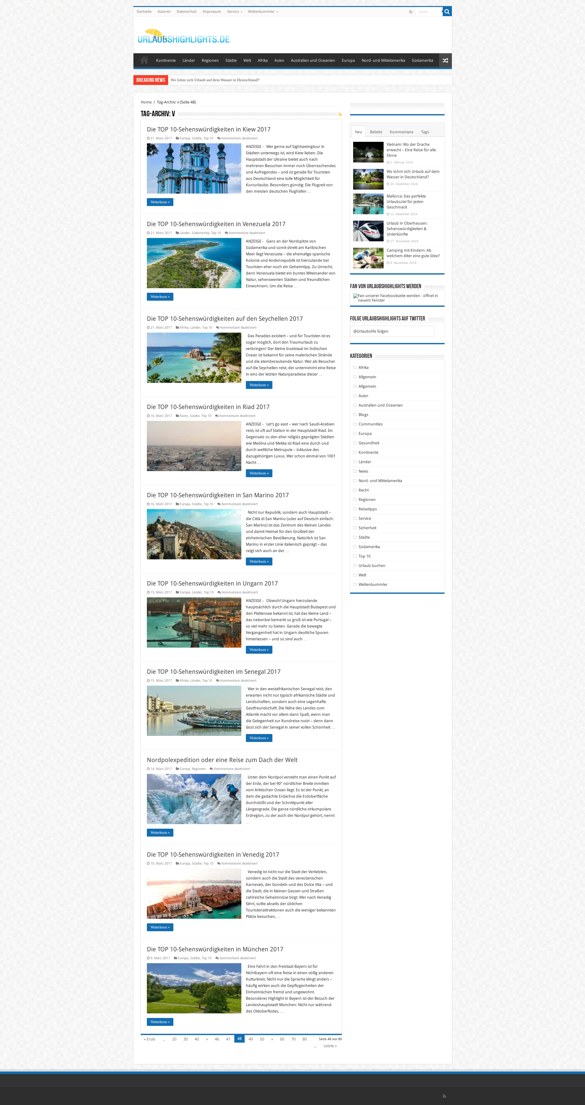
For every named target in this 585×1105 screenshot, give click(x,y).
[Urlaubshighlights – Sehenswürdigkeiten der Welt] (183, 34)
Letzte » (330, 1046)
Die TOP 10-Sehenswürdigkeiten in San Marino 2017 (218, 495)
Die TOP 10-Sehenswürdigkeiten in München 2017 (215, 949)
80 (305, 1039)
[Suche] (447, 11)
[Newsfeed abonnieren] (340, 114)
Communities (371, 424)
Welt (247, 60)
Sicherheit (367, 528)
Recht (364, 490)
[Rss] (411, 12)
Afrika (263, 60)
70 (293, 1039)
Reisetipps (368, 509)
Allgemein (367, 377)
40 (197, 1039)
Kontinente (166, 60)
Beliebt (376, 132)
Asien (279, 60)
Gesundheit (369, 443)
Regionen (210, 60)
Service (233, 11)
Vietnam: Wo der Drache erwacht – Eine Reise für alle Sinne (411, 150)
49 (251, 1039)
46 (217, 1039)
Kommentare (401, 132)
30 (185, 1039)
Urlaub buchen (372, 565)
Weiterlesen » (160, 202)
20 (174, 1039)
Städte (231, 60)
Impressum (212, 11)
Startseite (143, 11)
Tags (425, 132)
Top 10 (208, 138)
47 (228, 1039)
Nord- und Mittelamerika (383, 60)
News (363, 471)
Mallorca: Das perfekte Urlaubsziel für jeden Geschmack (217, 80)
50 (262, 1039)
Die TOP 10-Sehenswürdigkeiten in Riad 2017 (208, 407)
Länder (189, 60)
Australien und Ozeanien (313, 60)
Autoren (164, 11)
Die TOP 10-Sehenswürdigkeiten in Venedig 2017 (213, 854)
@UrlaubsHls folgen (370, 331)
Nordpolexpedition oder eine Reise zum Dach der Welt (222, 760)
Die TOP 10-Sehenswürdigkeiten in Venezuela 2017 (216, 224)
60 (282, 1039)
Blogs (363, 414)
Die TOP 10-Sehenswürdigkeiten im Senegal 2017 (214, 671)
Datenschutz (187, 11)
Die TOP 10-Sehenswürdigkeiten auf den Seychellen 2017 (225, 318)
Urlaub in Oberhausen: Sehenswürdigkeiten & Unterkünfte (407, 228)
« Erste (149, 1039)
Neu (358, 132)
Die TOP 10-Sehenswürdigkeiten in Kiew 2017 (209, 129)
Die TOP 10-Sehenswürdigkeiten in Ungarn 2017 (212, 583)
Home (146, 102)
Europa (348, 60)
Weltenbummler (261, 11)
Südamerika (422, 60)
